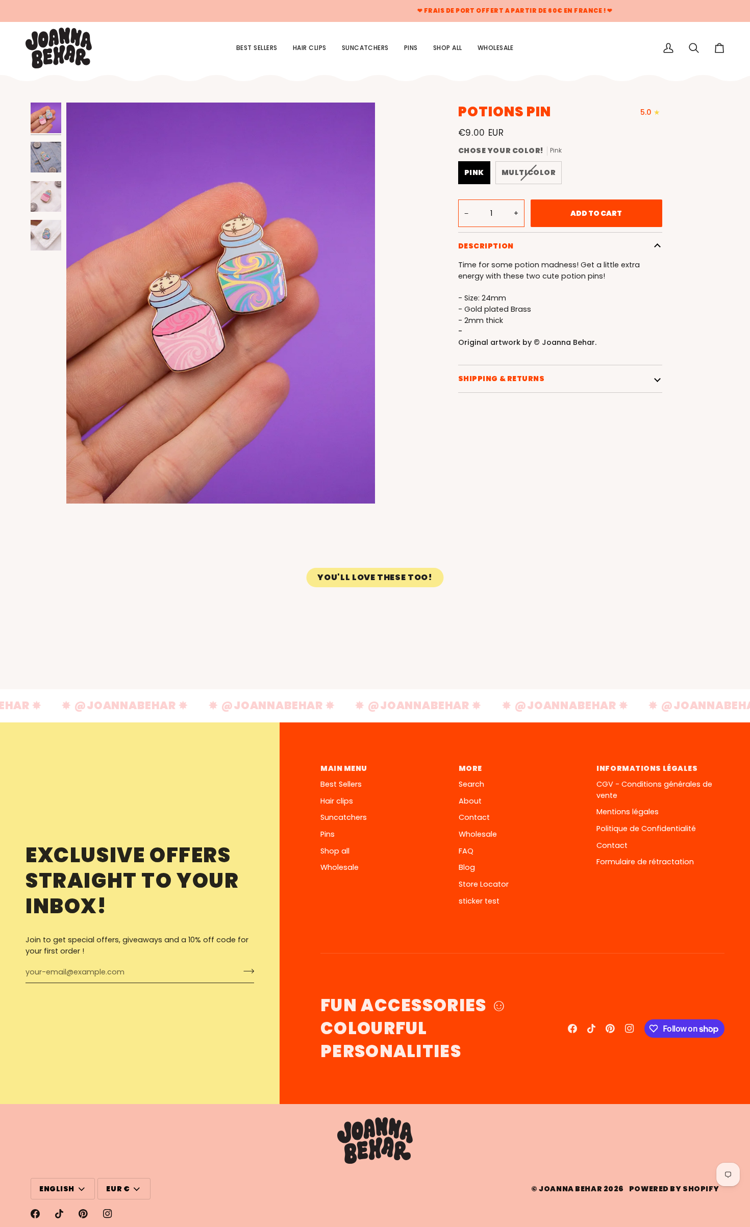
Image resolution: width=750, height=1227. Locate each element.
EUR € (118, 1189)
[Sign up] (245, 971)
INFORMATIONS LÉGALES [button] (646, 768)
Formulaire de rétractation (645, 862)
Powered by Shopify (674, 1189)
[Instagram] (629, 1028)
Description (486, 246)
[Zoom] (220, 303)
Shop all (334, 851)
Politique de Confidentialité (646, 828)
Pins (327, 834)
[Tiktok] (591, 1028)
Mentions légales (627, 812)
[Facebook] (572, 1028)
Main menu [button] (343, 768)
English (56, 1189)
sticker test (479, 901)
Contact (474, 817)
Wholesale (339, 867)
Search (471, 784)
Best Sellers (341, 784)
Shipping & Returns (501, 378)
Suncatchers (343, 817)
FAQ (466, 851)
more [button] (470, 768)
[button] (448, 48)
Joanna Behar (570, 1189)
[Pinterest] (610, 1028)
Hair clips (336, 801)
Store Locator (484, 884)
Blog (467, 867)
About (470, 801)
